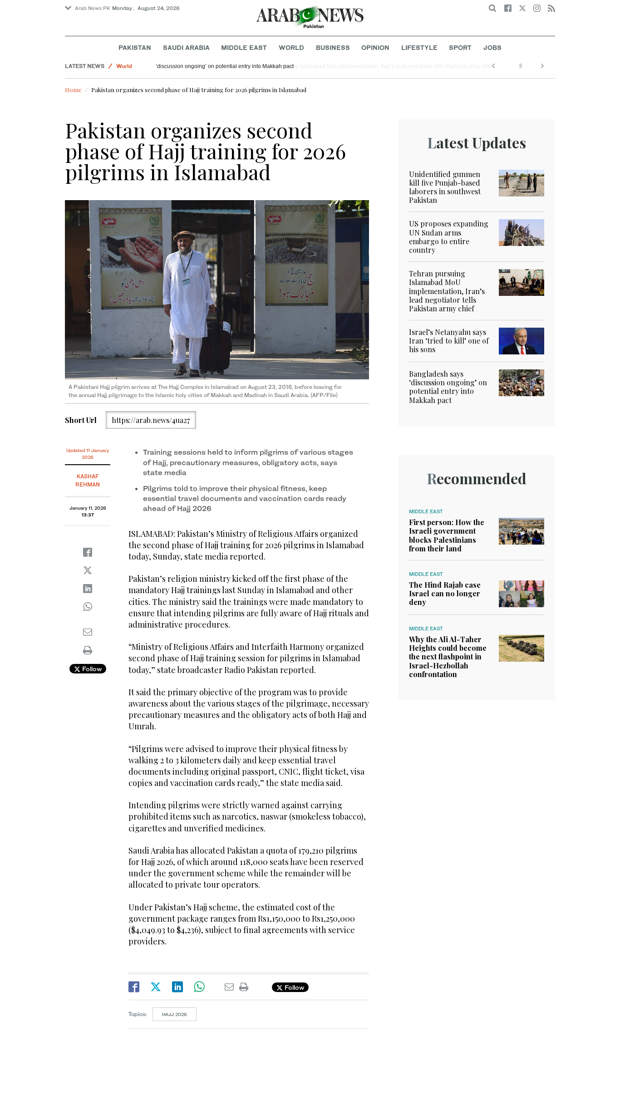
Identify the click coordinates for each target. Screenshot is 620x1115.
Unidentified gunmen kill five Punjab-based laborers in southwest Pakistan (445, 187)
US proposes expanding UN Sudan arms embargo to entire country (448, 237)
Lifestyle (419, 47)
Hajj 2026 (174, 1014)
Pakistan (134, 47)
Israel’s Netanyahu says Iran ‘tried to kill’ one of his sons (449, 340)
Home (73, 89)
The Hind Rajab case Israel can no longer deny (445, 593)
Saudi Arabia (186, 47)
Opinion (375, 47)
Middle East (244, 47)
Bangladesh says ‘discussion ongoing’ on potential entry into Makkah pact (250, 66)
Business (333, 47)
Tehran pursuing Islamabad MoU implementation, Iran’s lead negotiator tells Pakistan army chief (447, 291)
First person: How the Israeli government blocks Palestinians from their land (446, 535)
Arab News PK (92, 8)
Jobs (492, 47)
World (291, 47)
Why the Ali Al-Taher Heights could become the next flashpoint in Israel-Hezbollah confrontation (448, 656)
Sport (460, 47)
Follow (91, 669)
